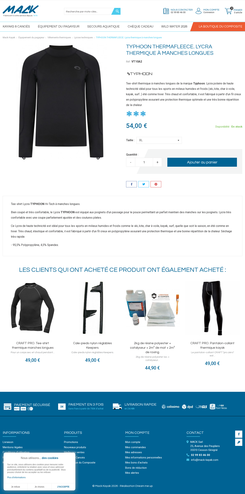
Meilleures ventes (74, 452)
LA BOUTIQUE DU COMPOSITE (220, 26)
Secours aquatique (103, 26)
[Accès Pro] (238, 442)
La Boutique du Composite (79, 462)
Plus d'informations (16, 477)
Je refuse (15, 487)
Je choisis (39, 487)
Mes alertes (132, 472)
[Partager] (131, 184)
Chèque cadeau (140, 26)
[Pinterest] (156, 184)
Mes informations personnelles (143, 457)
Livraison (8, 442)
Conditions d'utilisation (16, 452)
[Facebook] (238, 434)
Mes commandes (135, 447)
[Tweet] (143, 184)
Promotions (71, 442)
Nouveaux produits (75, 447)
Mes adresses (133, 452)
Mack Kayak (9, 37)
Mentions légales (13, 447)
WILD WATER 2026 (174, 26)
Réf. (128, 61)
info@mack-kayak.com (204, 459)
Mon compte (137, 433)
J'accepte (63, 487)
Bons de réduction (136, 467)
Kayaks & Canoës (16, 26)
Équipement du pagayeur (58, 26)
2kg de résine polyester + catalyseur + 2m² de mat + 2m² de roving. (152, 347)
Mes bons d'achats (136, 462)
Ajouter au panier (202, 162)
